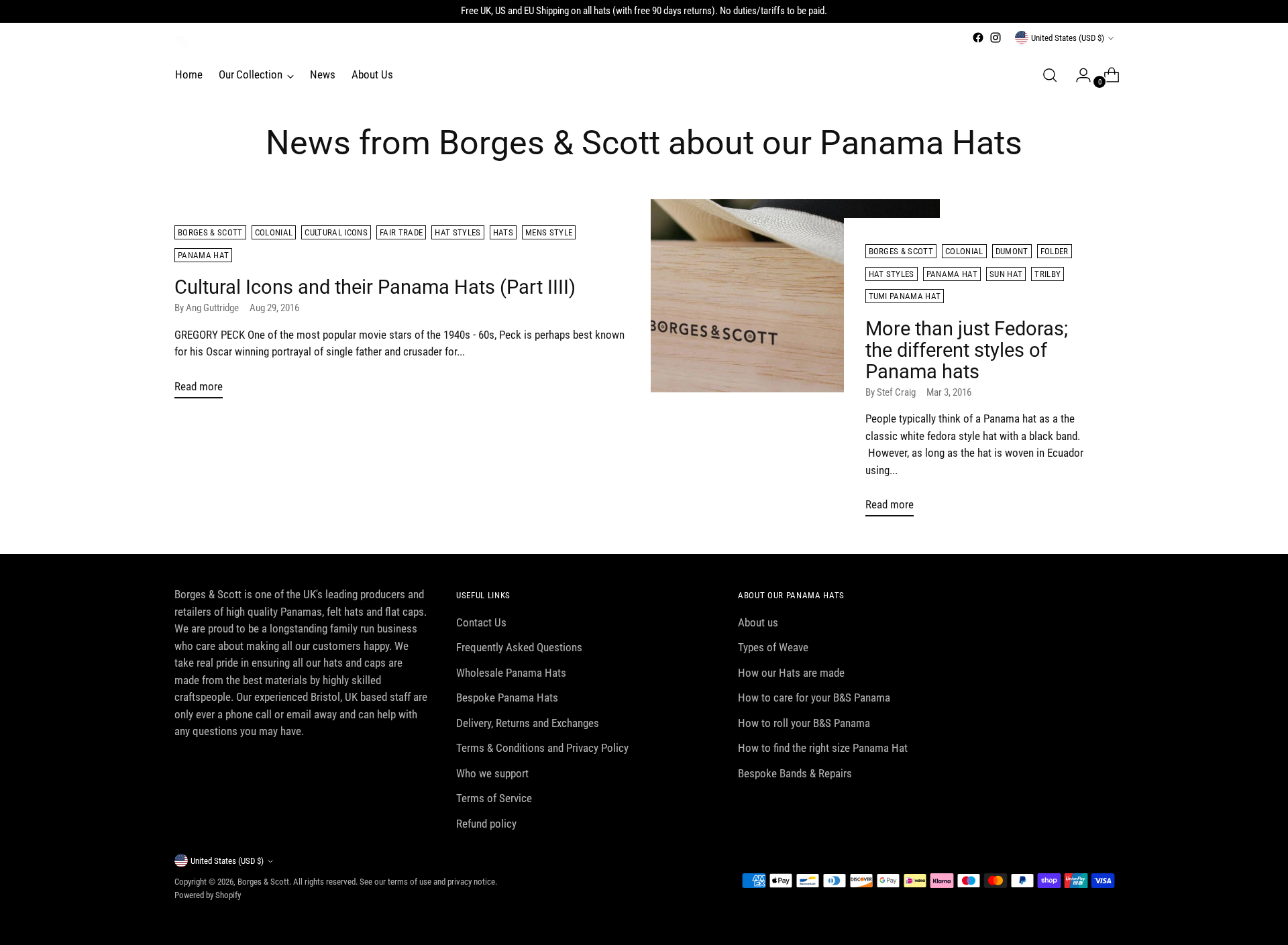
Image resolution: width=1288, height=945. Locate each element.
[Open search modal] (1049, 75)
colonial (274, 232)
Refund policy (486, 823)
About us (758, 622)
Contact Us (481, 622)
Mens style (548, 232)
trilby (1047, 274)
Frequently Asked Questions (519, 647)
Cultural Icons (336, 232)
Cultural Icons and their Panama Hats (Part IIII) (375, 287)
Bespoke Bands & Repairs (795, 773)
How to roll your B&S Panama (804, 723)
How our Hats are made (791, 672)
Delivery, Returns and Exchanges (527, 723)
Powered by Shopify (207, 895)
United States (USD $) (1067, 38)
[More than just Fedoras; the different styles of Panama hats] (795, 363)
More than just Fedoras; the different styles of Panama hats (966, 350)
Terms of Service (494, 798)
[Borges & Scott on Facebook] (978, 38)
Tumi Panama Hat (905, 296)
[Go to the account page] (1078, 75)
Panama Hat (203, 255)
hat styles (457, 232)
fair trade (401, 232)
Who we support (492, 773)
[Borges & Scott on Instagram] (995, 38)
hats (503, 232)
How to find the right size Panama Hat (823, 748)
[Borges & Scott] (181, 43)
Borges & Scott (210, 232)
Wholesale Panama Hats (511, 672)
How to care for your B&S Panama (814, 697)
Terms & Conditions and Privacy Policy (542, 748)
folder (1054, 251)
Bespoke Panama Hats (507, 697)
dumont (1012, 251)
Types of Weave (773, 647)
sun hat (1005, 274)
